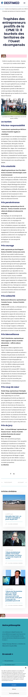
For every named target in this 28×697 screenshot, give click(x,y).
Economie (15, 524)
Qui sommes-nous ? (10, 664)
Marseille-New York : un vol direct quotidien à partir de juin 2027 (13, 517)
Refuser (14, 689)
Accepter (14, 685)
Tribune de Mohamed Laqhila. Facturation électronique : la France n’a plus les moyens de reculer (13, 555)
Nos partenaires (9, 660)
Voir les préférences (14, 693)
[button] (25, 668)
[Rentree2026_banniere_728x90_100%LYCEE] (14, 56)
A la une (10, 524)
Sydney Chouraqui (7, 644)
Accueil (2, 9)
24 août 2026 (9, 550)
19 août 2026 (9, 589)
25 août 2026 (9, 514)
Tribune (20, 563)
